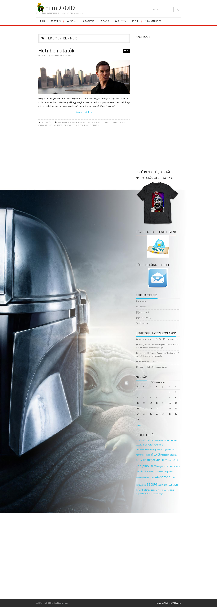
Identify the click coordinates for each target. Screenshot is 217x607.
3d (137, 440)
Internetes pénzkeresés (148, 339)
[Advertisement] (84, 151)
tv (156, 490)
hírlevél (155, 454)
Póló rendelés (154, 21)
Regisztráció (141, 301)
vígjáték (170, 489)
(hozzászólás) (143, 317)
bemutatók (46, 122)
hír (43, 21)
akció (141, 440)
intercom (164, 454)
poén (170, 471)
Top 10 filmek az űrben (168, 339)
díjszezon (157, 449)
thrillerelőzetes (149, 489)
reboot (147, 477)
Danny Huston (78, 122)
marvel (169, 466)
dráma (159, 444)
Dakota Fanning (64, 122)
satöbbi (166, 477)
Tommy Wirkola (92, 125)
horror (171, 449)
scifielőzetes (141, 485)
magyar (160, 466)
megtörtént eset (144, 471)
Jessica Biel (43, 125)
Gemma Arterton (93, 122)
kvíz (141, 460)
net (64, 125)
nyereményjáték (160, 471)
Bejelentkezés (141, 306)
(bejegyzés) (142, 312)
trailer (57, 21)
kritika (72, 21)
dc (155, 444)
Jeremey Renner (119, 122)
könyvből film (146, 466)
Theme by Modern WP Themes (168, 603)
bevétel (149, 444)
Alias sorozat (152, 361)
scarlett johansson (76, 125)
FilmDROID (60, 8)
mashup (177, 466)
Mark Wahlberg (55, 125)
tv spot (160, 490)
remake (155, 477)
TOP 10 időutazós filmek (157, 367)
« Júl (139, 425)
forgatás (166, 449)
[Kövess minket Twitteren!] (158, 246)
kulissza (121, 21)
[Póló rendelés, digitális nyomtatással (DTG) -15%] (158, 203)
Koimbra (71, 55)
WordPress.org (142, 323)
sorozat (163, 484)
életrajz (160, 494)
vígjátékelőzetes (144, 493)
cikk (136, 21)
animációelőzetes (171, 440)
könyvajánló (173, 460)
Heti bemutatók (56, 50)
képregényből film (155, 460)
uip (165, 490)
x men (154, 494)
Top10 (106, 21)
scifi (173, 478)
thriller (138, 490)
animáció (160, 440)
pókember (140, 477)
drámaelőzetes (144, 449)
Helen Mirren (106, 122)
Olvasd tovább (84, 112)
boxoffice (89, 21)
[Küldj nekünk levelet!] (158, 278)
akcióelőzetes (150, 440)
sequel (153, 484)
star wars (173, 484)
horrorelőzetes (143, 454)
